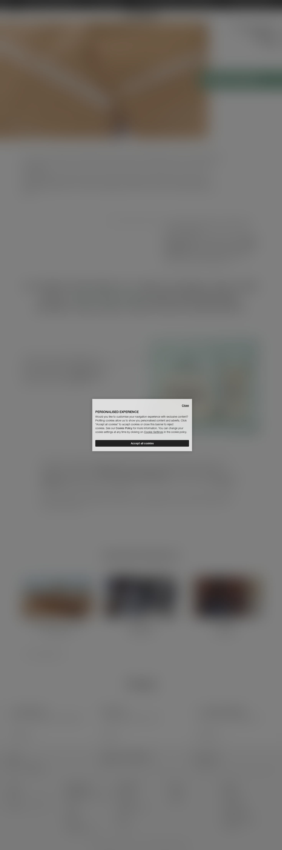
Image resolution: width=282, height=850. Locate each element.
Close (185, 405)
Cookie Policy (124, 428)
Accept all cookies (142, 443)
